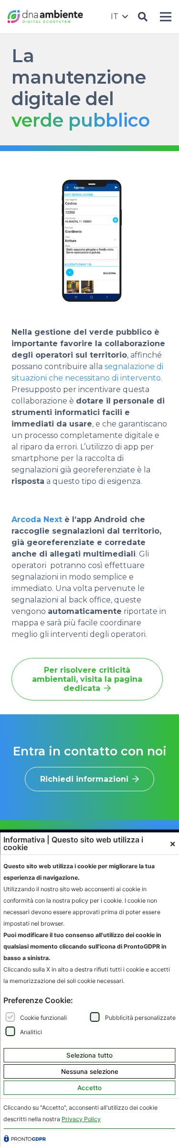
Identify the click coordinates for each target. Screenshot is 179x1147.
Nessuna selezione (89, 1071)
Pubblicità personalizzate (140, 1017)
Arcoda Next (36, 519)
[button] (119, 16)
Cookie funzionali (43, 1017)
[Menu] (168, 17)
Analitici (31, 1031)
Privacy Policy (81, 1119)
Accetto (89, 1088)
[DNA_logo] (45, 16)
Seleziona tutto (89, 1055)
